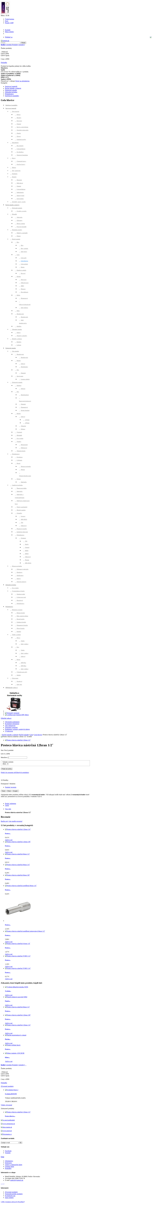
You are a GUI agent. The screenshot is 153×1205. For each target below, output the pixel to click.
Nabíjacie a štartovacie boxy (22, 502)
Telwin (18, 479)
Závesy (18, 136)
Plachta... (7, 1039)
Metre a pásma (20, 223)
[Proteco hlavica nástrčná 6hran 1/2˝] (17, 854)
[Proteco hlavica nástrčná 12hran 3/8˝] (18, 842)
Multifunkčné (25, 395)
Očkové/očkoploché (24, 304)
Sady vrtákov (24, 644)
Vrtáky (23, 641)
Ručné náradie (16, 239)
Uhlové (23, 363)
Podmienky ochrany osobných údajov (17, 729)
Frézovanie (15, 678)
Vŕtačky (18, 441)
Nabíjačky (24, 482)
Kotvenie (19, 121)
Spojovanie (19, 376)
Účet (2, 1157)
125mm (27, 420)
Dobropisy (8, 1163)
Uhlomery (19, 220)
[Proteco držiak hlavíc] (13, 1045)
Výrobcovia (9, 731)
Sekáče (18, 675)
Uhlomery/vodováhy (22, 569)
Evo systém (19, 438)
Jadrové (23, 656)
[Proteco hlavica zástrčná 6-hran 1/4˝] (17, 943)
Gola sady (24, 258)
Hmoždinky (15, 142)
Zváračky (19, 513)
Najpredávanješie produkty (14, 1194)
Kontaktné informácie (12, 724)
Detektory (19, 572)
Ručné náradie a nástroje (13, 88)
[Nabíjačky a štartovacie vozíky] (14, 711)
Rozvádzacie (24, 292)
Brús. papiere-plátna (22, 616)
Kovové (23, 273)
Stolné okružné (25, 410)
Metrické (19, 180)
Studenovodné (20, 594)
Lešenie (18, 345)
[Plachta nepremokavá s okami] (15, 1035)
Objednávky (9, 1161)
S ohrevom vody (21, 597)
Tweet (3, 791)
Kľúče (18, 295)
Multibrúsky (24, 367)
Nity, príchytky (16, 170)
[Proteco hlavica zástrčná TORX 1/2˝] (18, 956)
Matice (14, 167)
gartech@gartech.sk (16, 1180)
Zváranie (23, 538)
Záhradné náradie (17, 329)
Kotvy (14, 158)
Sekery (18, 332)
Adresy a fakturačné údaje (13, 1165)
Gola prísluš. (24, 264)
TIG (22, 522)
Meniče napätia (21, 510)
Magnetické (24, 444)
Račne (22, 267)
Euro (6, 21)
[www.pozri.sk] (6, 1131)
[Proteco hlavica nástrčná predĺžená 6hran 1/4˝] (21, 886)
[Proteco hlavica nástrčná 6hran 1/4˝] (17, 865)
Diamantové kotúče (22, 625)
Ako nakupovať (10, 725)
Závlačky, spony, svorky (19, 202)
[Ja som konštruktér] (8, 1120)
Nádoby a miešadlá (21, 233)
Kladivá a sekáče (21, 270)
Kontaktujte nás (10, 1196)
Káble (26, 550)
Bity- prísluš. (24, 248)
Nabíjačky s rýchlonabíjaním (19, 496)
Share (9, 791)
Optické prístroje (21, 581)
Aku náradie (15, 351)
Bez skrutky (20, 145)
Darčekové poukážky (12, 96)
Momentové (24, 298)
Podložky (14, 174)
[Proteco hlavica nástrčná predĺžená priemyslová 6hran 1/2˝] (25, 931)
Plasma (27, 560)
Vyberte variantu (8, 762)
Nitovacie (23, 279)
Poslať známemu (10, 803)
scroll (2, 1184)
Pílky (18, 311)
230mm (27, 423)
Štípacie (23, 289)
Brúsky (18, 360)
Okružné (23, 373)
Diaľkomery (20, 575)
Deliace (23, 429)
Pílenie (23, 469)
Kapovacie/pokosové (25, 401)
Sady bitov (24, 251)
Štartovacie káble (21, 488)
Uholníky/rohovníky (22, 130)
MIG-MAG (24, 519)
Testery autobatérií (21, 507)
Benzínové (19, 600)
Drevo (18, 638)
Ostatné (18, 124)
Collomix (19, 460)
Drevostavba (15, 111)
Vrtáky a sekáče (16, 634)
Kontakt (7, 30)
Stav (2, 750)
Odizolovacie (25, 282)
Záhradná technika (11, 92)
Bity (17, 242)
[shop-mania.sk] (6, 1127)
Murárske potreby (17, 230)
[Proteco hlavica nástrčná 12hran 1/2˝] (18, 740)
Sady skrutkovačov (23, 321)
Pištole (18, 236)
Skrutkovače (20, 314)
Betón (18, 659)
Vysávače (19, 432)
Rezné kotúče (20, 619)
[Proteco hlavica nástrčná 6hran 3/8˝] (17, 875)
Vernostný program (11, 727)
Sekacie (23, 388)
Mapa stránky (9, 32)
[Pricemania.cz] (6, 1134)
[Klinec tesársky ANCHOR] (14, 1053)
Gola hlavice (24, 261)
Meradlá (14, 214)
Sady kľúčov (24, 307)
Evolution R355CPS (11, 1094)
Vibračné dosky (21, 451)
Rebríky (18, 342)
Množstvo (4, 757)
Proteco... (8, 833)
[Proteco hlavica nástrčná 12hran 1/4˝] (18, 829)
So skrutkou (20, 152)
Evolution (19, 457)
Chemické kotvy (21, 161)
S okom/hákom (20, 149)
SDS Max (23, 666)
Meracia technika (26, 466)
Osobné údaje (9, 1166)
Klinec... (7, 1057)
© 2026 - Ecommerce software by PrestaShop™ (13, 1201)
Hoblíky (18, 326)
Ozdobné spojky (21, 139)
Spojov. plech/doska (22, 127)
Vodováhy (19, 217)
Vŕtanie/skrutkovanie (25, 476)
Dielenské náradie (17, 208)
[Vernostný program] (12, 713)
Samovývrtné (20, 195)
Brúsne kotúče (20, 613)
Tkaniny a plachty (21, 335)
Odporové (24, 525)
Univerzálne (20, 198)
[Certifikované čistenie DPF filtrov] (17, 715)
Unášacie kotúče (21, 622)
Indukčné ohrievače (22, 532)
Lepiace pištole (25, 379)
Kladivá (18, 385)
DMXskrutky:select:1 (12, 687)
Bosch (18, 463)
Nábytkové (19, 183)
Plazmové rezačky (21, 529)
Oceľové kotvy (20, 164)
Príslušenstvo (9, 94)
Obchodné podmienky (12, 722)
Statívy (18, 578)
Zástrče (18, 133)
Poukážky (8, 1168)
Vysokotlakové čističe (18, 591)
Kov (17, 647)
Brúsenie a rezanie (17, 609)
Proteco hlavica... (10, 1116)
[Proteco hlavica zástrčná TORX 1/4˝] (18, 968)
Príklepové (24, 448)
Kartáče (18, 631)
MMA (27, 553)
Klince (18, 114)
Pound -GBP (9, 23)
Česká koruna (9, 19)
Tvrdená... (8, 991)
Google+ (15, 791)
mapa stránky (9, 1197)
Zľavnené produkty (7, 1086)
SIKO (22, 286)
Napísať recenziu (10, 787)
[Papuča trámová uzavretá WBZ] (16, 997)
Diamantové (24, 407)
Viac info (8, 809)
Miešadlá (19, 435)
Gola (17, 254)
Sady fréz (19, 684)
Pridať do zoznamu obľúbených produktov (15, 772)
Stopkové (19, 681)
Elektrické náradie (11, 90)
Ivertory (23, 516)
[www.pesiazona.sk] (8, 1124)
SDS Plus (23, 662)
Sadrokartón (20, 192)
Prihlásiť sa (8, 37)
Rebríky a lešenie (17, 339)
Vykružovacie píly (21, 672)
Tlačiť (7, 805)
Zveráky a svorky (21, 211)
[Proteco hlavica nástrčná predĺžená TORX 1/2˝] (18, 921)
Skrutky (18, 117)
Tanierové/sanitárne (22, 155)
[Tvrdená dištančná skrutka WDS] (16, 987)
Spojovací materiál (11, 86)
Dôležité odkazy (6, 718)
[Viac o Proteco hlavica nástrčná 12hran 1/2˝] (18, 1112)
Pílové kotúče (20, 628)
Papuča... (7, 1001)
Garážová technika (17, 485)
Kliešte (18, 276)
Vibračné (23, 426)
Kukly (27, 544)
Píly (17, 370)
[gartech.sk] (5, 41)
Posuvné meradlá (21, 226)
